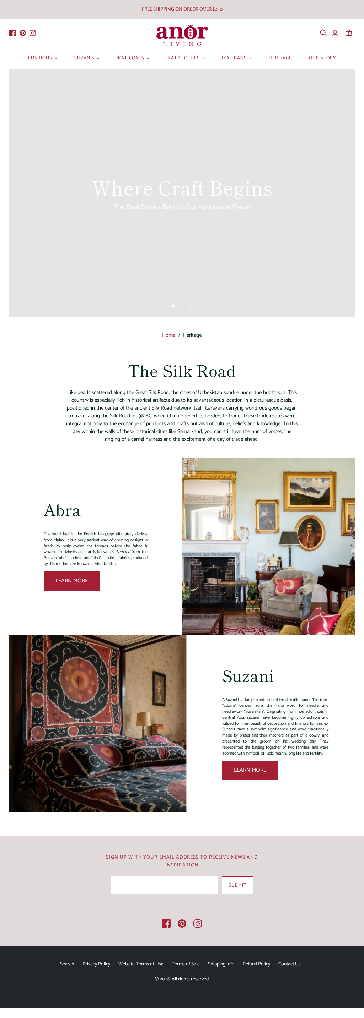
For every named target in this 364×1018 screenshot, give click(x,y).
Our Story (322, 58)
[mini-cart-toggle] (351, 33)
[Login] (335, 33)
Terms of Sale (186, 964)
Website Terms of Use (141, 964)
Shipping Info (221, 964)
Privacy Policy (96, 964)
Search (67, 964)
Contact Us (289, 964)
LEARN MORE (71, 581)
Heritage (280, 58)
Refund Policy (256, 964)
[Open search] (323, 33)
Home (168, 335)
